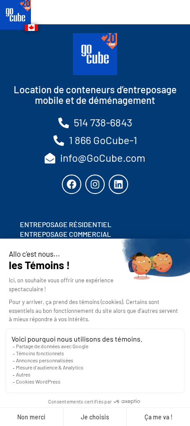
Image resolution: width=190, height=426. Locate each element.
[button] (164, 15)
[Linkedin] (118, 184)
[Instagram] (95, 184)
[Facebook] (71, 184)
